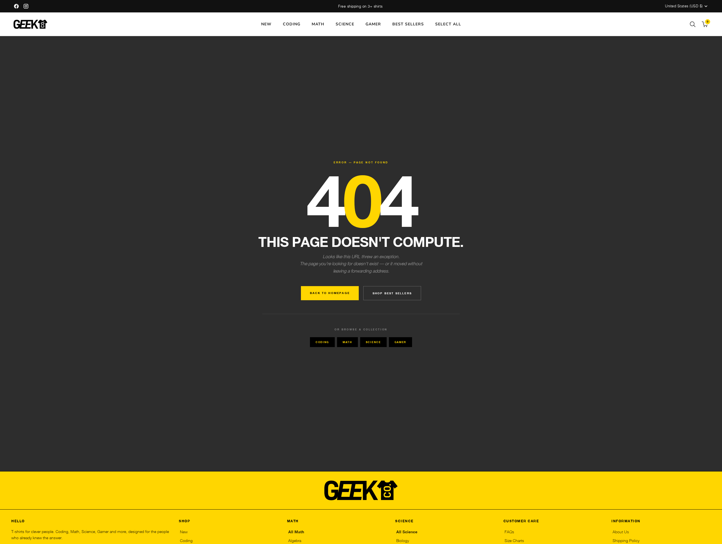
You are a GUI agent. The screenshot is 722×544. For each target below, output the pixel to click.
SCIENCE (345, 24)
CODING (291, 24)
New (184, 532)
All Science (406, 532)
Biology (402, 540)
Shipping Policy (626, 540)
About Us (621, 532)
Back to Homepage (330, 293)
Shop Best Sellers (392, 293)
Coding (322, 342)
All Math (296, 532)
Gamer (400, 342)
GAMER (373, 24)
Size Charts (514, 540)
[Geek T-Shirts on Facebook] (16, 6)
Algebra (294, 540)
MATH (318, 24)
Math (347, 342)
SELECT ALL (448, 24)
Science (373, 342)
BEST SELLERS (408, 24)
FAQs (509, 532)
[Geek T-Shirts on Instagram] (26, 6)
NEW (266, 24)
